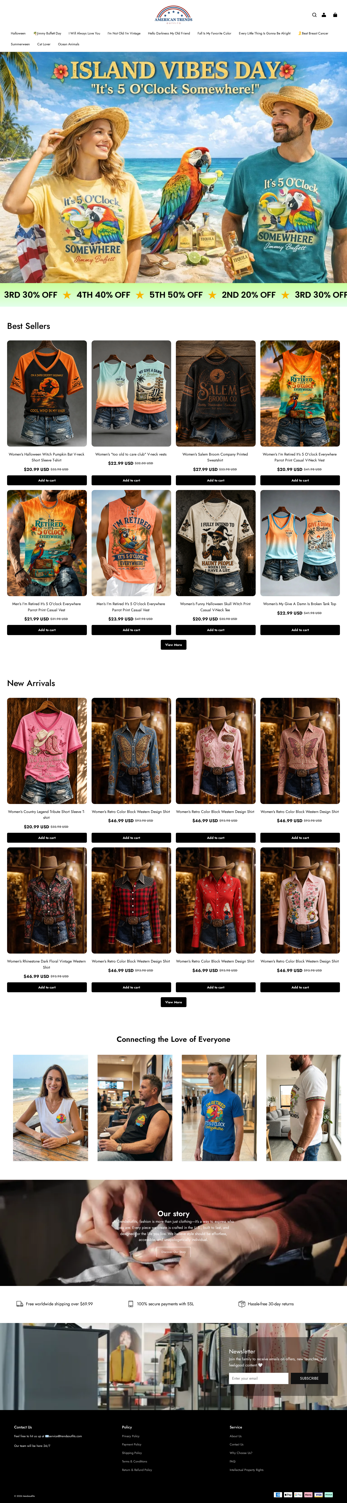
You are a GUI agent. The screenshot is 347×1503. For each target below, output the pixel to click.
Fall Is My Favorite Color (214, 33)
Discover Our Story (173, 1251)
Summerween (20, 44)
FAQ (232, 1461)
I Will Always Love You (84, 33)
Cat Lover (44, 44)
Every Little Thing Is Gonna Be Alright (264, 33)
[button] (314, 15)
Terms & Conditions (134, 1461)
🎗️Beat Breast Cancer (313, 33)
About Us (235, 1436)
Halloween (18, 33)
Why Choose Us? (241, 1453)
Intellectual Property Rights (246, 1470)
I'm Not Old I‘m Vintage (124, 33)
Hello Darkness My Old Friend (169, 33)
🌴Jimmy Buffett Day (47, 33)
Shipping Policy (132, 1453)
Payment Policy (131, 1444)
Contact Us (236, 1444)
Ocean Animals (68, 44)
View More (173, 644)
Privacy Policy (131, 1436)
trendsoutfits (29, 1496)
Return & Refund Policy (137, 1470)
